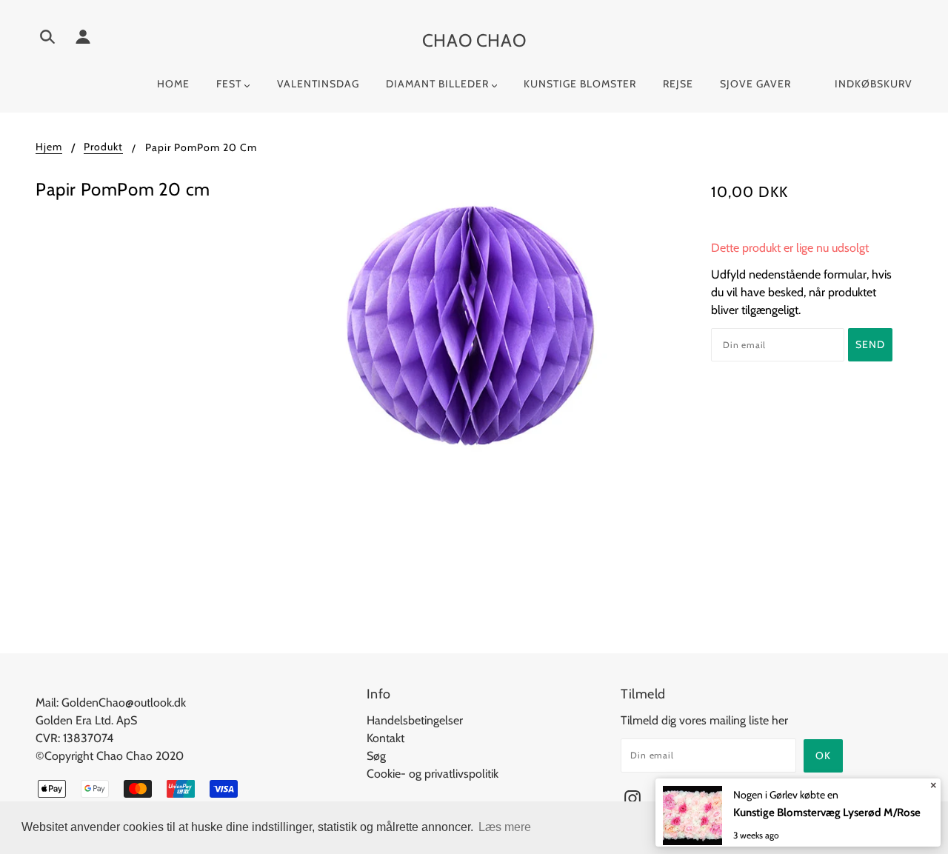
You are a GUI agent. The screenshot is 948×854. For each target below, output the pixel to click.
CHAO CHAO (474, 40)
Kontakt (385, 738)
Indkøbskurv (873, 83)
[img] (47, 39)
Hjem (49, 147)
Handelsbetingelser (415, 720)
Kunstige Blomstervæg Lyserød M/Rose (827, 812)
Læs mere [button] (504, 827)
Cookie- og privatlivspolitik (432, 774)
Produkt (103, 147)
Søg (376, 756)
